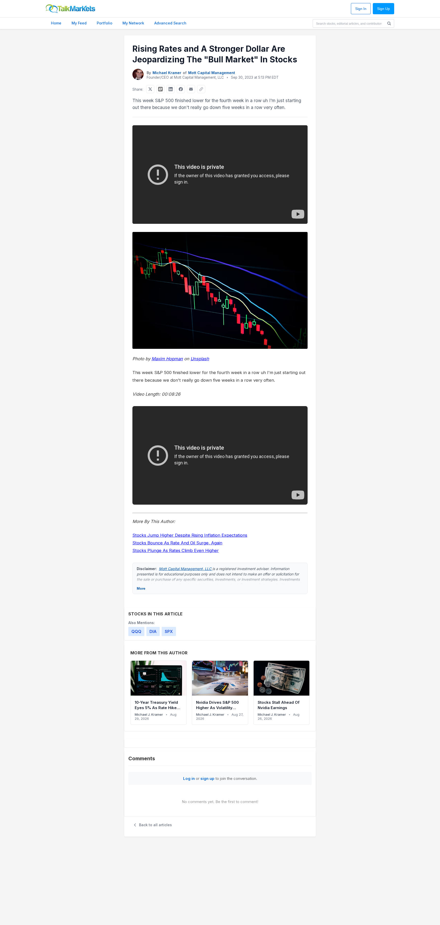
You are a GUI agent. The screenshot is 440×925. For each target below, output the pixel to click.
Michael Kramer (167, 73)
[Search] (389, 23)
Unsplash (199, 358)
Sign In (360, 9)
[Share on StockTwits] (160, 89)
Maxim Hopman (167, 358)
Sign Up (383, 9)
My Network (133, 23)
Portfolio (104, 23)
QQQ (136, 631)
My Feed (79, 23)
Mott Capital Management (211, 73)
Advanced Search (170, 23)
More (141, 588)
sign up (207, 778)
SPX (169, 631)
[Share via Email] (191, 89)
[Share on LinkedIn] (171, 89)
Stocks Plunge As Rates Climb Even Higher (175, 550)
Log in (189, 778)
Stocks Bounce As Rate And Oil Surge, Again (177, 542)
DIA (153, 631)
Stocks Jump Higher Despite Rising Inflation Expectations (189, 535)
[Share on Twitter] (150, 89)
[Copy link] (201, 89)
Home (56, 23)
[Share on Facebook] (181, 89)
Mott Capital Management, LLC (185, 569)
